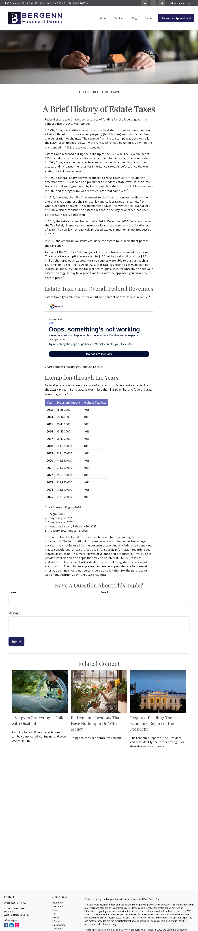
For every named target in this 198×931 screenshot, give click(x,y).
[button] (103, 18)
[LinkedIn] (144, 3)
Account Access (182, 3)
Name (12, 592)
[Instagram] (17, 925)
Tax (54, 913)
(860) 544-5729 (80, 3)
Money (55, 917)
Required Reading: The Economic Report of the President (152, 723)
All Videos (57, 928)
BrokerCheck (155, 899)
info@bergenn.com (13, 920)
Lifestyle (56, 921)
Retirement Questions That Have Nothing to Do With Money (96, 723)
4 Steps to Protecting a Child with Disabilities (38, 720)
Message (14, 613)
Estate (55, 910)
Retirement (57, 902)
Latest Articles (59, 924)
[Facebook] (153, 3)
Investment (58, 906)
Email (104, 592)
